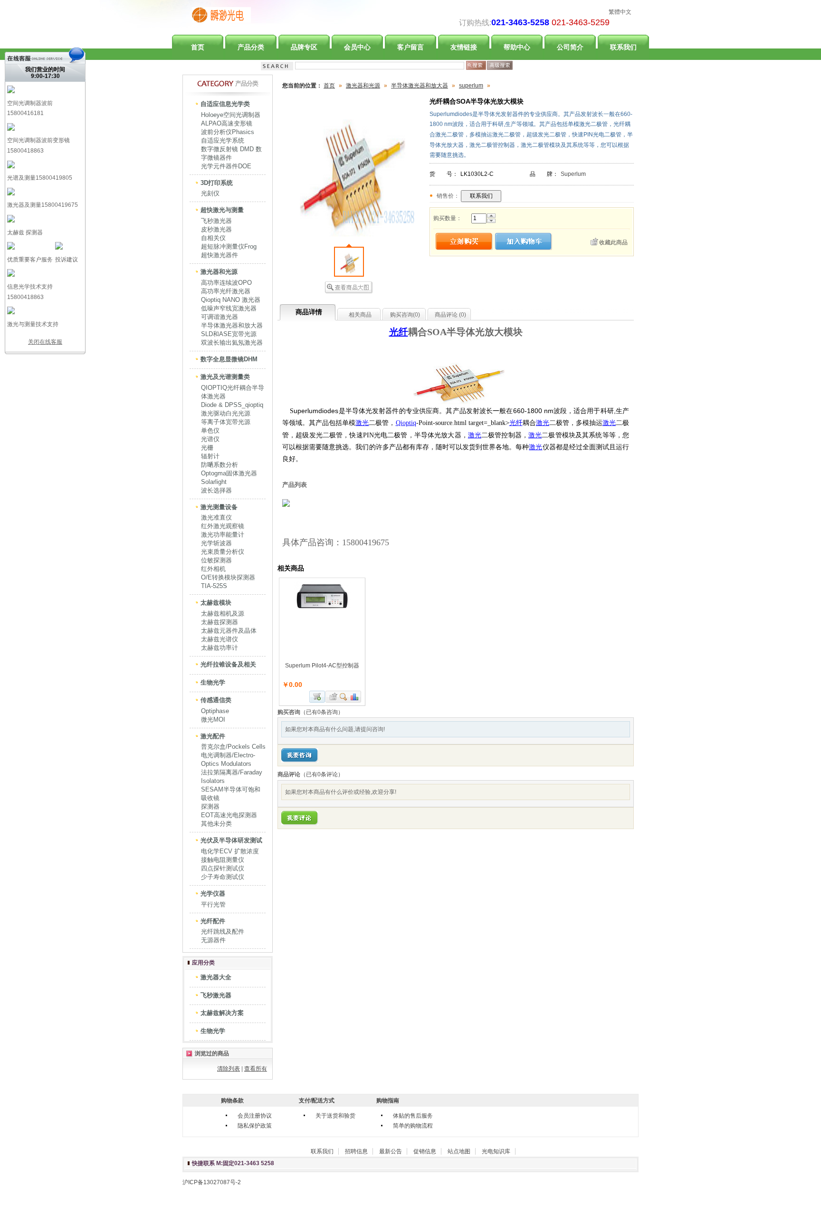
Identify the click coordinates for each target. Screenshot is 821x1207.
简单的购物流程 (413, 1125)
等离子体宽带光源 (225, 421)
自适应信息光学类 (225, 103)
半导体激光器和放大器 (232, 325)
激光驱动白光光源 (225, 413)
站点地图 (459, 1151)
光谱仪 (210, 439)
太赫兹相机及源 (222, 613)
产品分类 (251, 47)
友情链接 (463, 47)
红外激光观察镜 (222, 526)
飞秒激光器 (216, 220)
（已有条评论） (322, 774)
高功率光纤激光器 (225, 291)
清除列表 (228, 1068)
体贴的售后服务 (413, 1115)
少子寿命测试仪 (222, 876)
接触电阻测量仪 (222, 859)
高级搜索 (500, 65)
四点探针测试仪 (222, 868)
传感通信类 (215, 700)
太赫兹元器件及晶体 (229, 630)
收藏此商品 (613, 242)
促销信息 (424, 1151)
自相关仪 (213, 237)
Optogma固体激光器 (229, 473)
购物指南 (387, 1100)
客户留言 (410, 47)
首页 (197, 47)
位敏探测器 (216, 560)
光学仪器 (212, 893)
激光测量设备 (219, 507)
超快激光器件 (219, 255)
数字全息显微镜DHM (229, 359)
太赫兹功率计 (219, 647)
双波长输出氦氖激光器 (232, 342)
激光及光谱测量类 (225, 376)
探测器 (210, 806)
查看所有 (255, 1068)
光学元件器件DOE (226, 166)
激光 (362, 422)
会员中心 (357, 47)
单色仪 (210, 430)
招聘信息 (356, 1151)
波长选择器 (216, 490)
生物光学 (212, 682)
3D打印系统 (216, 182)
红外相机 (213, 568)
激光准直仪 (216, 517)
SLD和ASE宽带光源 (229, 334)
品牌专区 (304, 47)
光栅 (207, 447)
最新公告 (390, 1151)
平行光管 (213, 904)
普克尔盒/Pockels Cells (233, 746)
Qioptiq (406, 422)
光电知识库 (496, 1151)
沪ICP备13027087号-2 (211, 1182)
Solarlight (214, 481)
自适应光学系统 (222, 140)
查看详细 (343, 697)
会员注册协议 (255, 1115)
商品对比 (355, 697)
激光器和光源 (219, 271)
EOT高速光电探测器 (229, 815)
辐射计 (210, 456)
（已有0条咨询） (322, 712)
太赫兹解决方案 (222, 1012)
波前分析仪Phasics (227, 131)
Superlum (573, 174)
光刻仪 (210, 193)
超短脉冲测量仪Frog (229, 246)
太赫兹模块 (215, 602)
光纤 (398, 332)
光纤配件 (212, 921)
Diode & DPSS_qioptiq (232, 404)
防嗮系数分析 (219, 464)
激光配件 (212, 736)
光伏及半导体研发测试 (231, 840)
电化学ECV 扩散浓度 (230, 851)
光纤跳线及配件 (222, 931)
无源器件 (213, 940)
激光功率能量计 (222, 534)
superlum (471, 85)
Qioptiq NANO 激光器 (230, 299)
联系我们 (623, 47)
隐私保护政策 (255, 1125)
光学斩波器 (216, 543)
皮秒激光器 (216, 229)
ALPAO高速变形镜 (226, 123)
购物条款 (232, 1100)
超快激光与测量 (222, 209)
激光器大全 (215, 977)
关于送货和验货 (335, 1115)
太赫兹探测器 (219, 622)
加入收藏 (332, 697)
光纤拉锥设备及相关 (228, 664)
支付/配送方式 (316, 1100)
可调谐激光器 (219, 316)
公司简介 (570, 47)
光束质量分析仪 (222, 551)
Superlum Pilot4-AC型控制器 (322, 665)
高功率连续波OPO (226, 282)
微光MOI (213, 719)
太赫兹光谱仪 (219, 639)
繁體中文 (620, 12)
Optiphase (215, 711)
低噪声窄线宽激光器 (229, 308)
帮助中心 (517, 47)
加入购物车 (317, 697)
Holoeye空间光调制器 (230, 114)
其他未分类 (216, 823)
